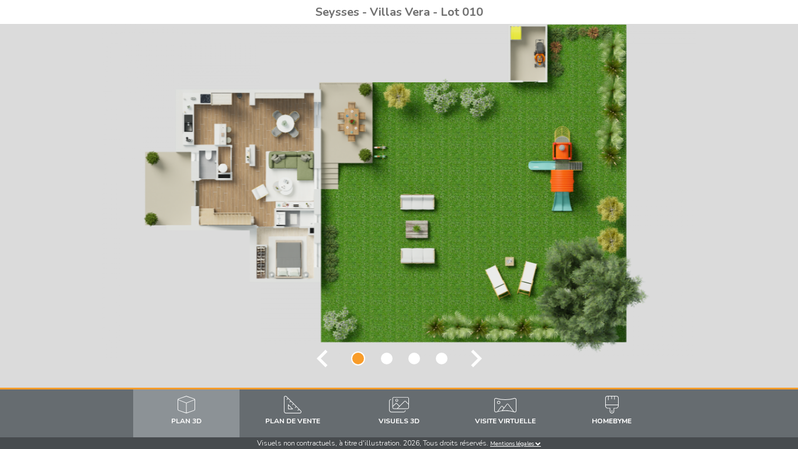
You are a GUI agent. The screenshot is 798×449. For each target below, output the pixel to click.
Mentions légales (512, 443)
